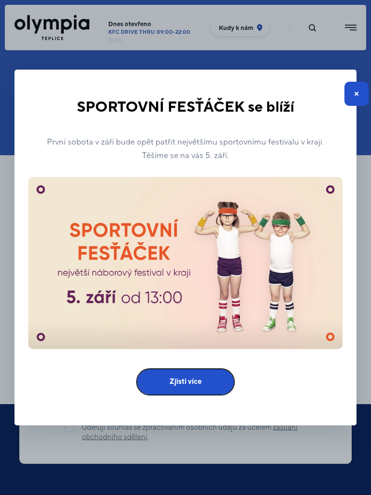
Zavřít (356, 94)
